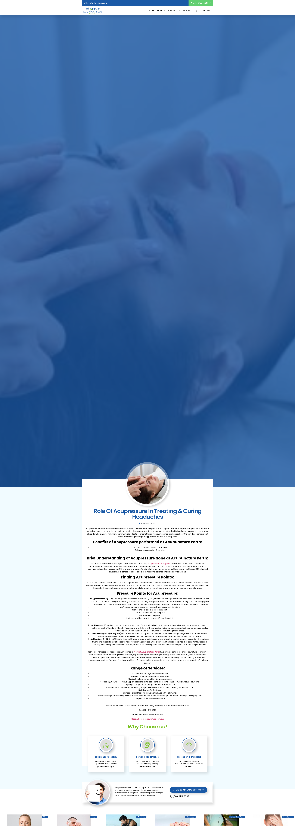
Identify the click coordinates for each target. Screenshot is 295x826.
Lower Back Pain (237, 817)
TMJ (44, 817)
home (151, 10)
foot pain (141, 817)
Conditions (172, 10)
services (186, 10)
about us (161, 10)
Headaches (287, 817)
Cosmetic (190, 817)
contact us (205, 10)
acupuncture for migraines (160, 563)
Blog (195, 10)
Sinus (94, 817)
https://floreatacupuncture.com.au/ (147, 719)
